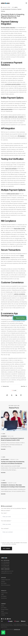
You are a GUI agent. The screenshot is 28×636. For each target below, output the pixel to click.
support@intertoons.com (7, 571)
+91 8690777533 (5, 567)
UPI (2, 116)
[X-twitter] (3, 618)
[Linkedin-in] (5, 618)
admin (16, 7)
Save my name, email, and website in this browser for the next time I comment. (14, 543)
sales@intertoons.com (6, 573)
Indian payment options (6, 109)
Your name (4, 513)
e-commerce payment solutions (13, 84)
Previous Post (6, 386)
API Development (5, 459)
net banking (21, 116)
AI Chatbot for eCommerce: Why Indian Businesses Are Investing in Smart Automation (13, 485)
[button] (4, 449)
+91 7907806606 (5, 562)
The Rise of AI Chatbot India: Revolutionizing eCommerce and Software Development (12, 462)
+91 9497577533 (5, 564)
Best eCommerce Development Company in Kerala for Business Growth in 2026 (12, 439)
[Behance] (10, 618)
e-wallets (5, 116)
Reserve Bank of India (19, 228)
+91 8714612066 (5, 565)
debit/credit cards (12, 116)
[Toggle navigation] (26, 3)
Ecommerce (14, 9)
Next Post (23, 386)
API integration (21, 136)
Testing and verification (11, 168)
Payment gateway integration (8, 27)
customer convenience (19, 294)
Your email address (6, 520)
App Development (6, 9)
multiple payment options (13, 193)
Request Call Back (20, 318)
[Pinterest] (1, 618)
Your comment (5, 528)
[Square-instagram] (7, 618)
